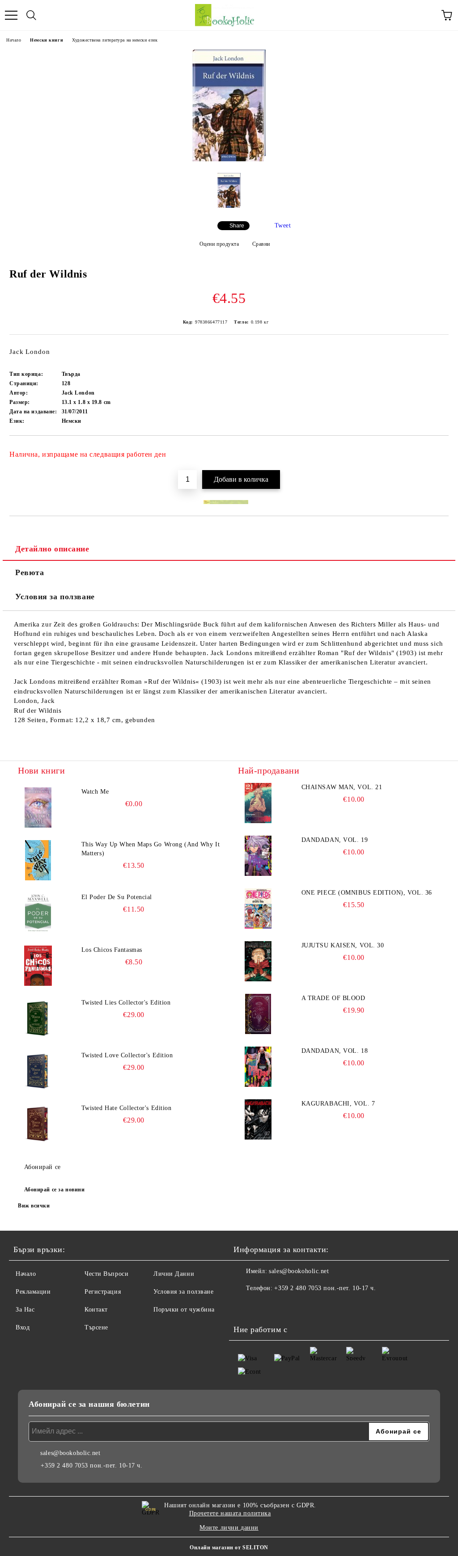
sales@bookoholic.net (299, 1271)
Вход (23, 1327)
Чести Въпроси (106, 1273)
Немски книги (46, 40)
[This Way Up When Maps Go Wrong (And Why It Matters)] (38, 860)
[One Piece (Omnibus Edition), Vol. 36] (258, 908)
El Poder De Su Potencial (116, 897)
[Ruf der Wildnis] (229, 159)
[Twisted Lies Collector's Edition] (38, 1018)
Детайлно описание (52, 548)
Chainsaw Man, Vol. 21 (341, 787)
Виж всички (34, 1206)
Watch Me (95, 791)
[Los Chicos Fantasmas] (38, 966)
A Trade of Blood (333, 998)
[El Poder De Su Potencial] (38, 913)
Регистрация (103, 1291)
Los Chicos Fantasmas (111, 949)
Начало (13, 40)
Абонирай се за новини (54, 1189)
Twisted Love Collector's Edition (127, 1055)
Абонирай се (42, 1167)
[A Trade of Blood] (258, 1014)
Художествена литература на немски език (114, 40)
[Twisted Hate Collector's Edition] (38, 1124)
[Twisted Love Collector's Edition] (38, 1071)
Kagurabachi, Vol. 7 (338, 1103)
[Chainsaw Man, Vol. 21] (258, 803)
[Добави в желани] (435, 450)
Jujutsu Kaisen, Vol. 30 (342, 945)
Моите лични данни (229, 1527)
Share (236, 226)
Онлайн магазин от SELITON (229, 1547)
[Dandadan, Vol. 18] (258, 1067)
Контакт (96, 1309)
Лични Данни (173, 1273)
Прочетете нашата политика (230, 1513)
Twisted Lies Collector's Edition (126, 1002)
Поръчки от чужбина (184, 1309)
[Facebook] (245, 1306)
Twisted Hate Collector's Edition (126, 1108)
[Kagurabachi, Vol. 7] (258, 1119)
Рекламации (33, 1291)
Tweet (283, 225)
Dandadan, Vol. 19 (334, 840)
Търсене (96, 1327)
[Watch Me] (38, 807)
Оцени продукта (219, 244)
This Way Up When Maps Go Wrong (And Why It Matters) (150, 849)
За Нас (25, 1309)
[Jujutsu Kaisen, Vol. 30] (258, 961)
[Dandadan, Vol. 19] (258, 856)
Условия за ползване (55, 596)
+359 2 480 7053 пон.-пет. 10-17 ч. (325, 1288)
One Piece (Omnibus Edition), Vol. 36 (366, 892)
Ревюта (29, 572)
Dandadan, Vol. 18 (334, 1050)
